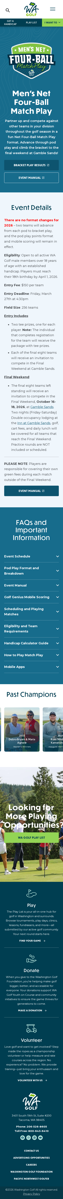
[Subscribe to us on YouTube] (40, 1137)
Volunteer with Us (30, 1080)
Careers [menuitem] (31, 1164)
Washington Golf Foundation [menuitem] (31, 1171)
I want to (51, 22)
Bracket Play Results (30, 165)
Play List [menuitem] (31, 22)
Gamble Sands (42, 407)
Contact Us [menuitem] (31, 1150)
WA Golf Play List (31, 838)
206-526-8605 (37, 1126)
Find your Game (30, 941)
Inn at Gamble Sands (33, 423)
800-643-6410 (38, 1131)
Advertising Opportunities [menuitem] (31, 1157)
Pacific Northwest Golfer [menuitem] (31, 1178)
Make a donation (30, 1010)
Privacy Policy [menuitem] (31, 1194)
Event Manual (30, 178)
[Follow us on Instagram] (28, 1137)
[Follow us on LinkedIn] (34, 1137)
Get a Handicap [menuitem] (10, 22)
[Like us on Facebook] (22, 1137)
